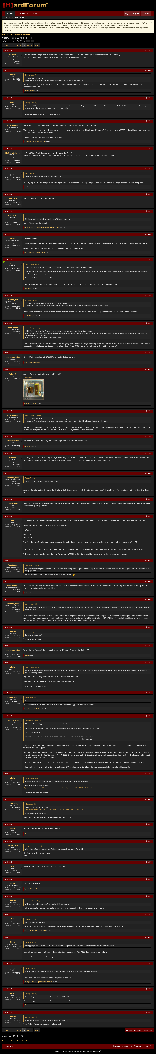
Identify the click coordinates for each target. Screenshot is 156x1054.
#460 (149, 516)
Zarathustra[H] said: (31, 721)
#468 (149, 716)
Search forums (19, 17)
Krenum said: (29, 216)
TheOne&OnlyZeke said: (33, 300)
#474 (149, 879)
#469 (149, 773)
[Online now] (3, 261)
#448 (149, 211)
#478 (149, 963)
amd (28, 41)
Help (146, 1046)
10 (17, 45)
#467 (149, 693)
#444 (149, 121)
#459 (149, 499)
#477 (149, 938)
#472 (149, 841)
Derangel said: (30, 103)
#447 (149, 194)
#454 (149, 370)
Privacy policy (138, 1046)
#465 (149, 645)
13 (28, 45)
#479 (149, 989)
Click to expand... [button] (87, 739)
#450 (149, 259)
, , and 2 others (38, 982)
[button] (27, 13)
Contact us (116, 1046)
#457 (149, 453)
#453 (149, 352)
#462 (149, 581)
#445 (149, 148)
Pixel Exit (64, 1051)
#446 (149, 168)
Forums (10, 14)
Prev (6, 45)
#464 (149, 627)
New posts (22, 14)
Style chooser (9, 1046)
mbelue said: (29, 697)
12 (24, 45)
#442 (149, 70)
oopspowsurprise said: (32, 846)
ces (33, 41)
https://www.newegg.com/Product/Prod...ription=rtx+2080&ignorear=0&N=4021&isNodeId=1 (57, 788)
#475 (149, 896)
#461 (149, 561)
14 (31, 45)
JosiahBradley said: (31, 778)
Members (35, 14)
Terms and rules (127, 1046)
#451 (149, 295)
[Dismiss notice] (151, 23)
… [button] (14, 45)
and (32, 362)
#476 (149, 914)
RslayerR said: (30, 478)
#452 (149, 323)
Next (36, 45)
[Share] (145, 50)
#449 (149, 234)
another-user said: (31, 565)
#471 (149, 824)
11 (21, 45)
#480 (149, 1012)
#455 (149, 411)
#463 (149, 599)
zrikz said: (28, 173)
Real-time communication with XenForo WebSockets (84, 1051)
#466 (149, 662)
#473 (149, 862)
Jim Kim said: (29, 75)
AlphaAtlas (7, 41)
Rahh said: (28, 632)
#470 (149, 799)
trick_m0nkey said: (31, 264)
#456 (149, 436)
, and (34, 141)
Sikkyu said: (29, 919)
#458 (149, 473)
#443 (149, 98)
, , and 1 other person (42, 227)
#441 (149, 50)
